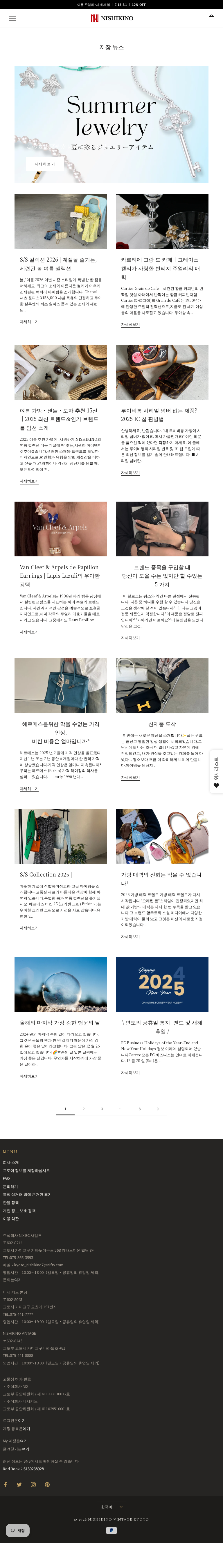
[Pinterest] (47, 1484)
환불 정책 (11, 1202)
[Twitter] (19, 1484)
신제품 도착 (162, 723)
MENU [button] (10, 1151)
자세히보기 (45, 163)
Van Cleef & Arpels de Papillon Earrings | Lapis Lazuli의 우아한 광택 (60, 575)
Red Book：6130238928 (23, 1468)
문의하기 (10, 1186)
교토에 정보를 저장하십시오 (26, 1170)
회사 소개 (11, 1162)
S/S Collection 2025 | (46, 874)
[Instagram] (33, 1484)
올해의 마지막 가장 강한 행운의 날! (61, 1022)
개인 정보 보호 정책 (19, 1210)
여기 (18, 1279)
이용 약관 (11, 1218)
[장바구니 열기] (211, 18)
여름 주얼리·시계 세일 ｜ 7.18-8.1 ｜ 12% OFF (111, 4)
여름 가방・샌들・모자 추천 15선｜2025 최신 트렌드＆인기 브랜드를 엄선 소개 (59, 418)
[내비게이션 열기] (12, 18)
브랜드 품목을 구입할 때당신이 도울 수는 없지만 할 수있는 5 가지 (162, 575)
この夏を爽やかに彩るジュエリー (69, 146)
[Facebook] (5, 1484)
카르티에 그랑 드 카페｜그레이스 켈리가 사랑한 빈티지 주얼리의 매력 (160, 267)
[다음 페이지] (158, 1108)
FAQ (6, 1178)
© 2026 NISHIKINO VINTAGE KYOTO (111, 1519)
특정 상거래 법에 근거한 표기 (27, 1194)
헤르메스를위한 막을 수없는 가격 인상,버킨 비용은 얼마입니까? (61, 732)
